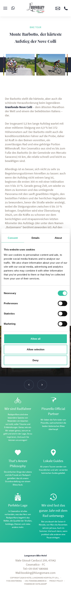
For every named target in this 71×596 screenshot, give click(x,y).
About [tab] (58, 237)
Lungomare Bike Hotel (35, 555)
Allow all (35, 338)
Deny (35, 360)
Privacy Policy (56, 581)
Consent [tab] (13, 237)
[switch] (62, 303)
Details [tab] (36, 237)
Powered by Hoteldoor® (35, 584)
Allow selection (35, 349)
